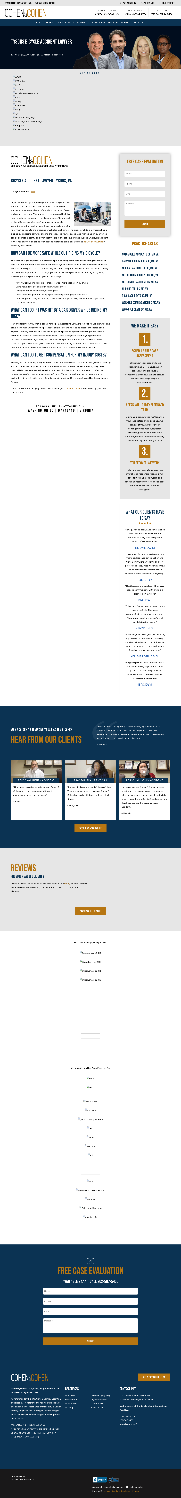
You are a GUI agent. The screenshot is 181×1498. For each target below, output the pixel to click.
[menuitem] (39, 22)
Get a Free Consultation (154, 1377)
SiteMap (69, 1407)
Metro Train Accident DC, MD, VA (140, 275)
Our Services (71, 1403)
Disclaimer (126, 1491)
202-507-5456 (126, 1420)
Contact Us (139, 22)
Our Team (70, 1396)
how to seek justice (93, 242)
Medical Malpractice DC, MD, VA (139, 268)
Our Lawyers (65, 22)
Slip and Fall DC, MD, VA (135, 289)
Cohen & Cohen (73, 388)
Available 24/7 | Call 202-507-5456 (90, 1281)
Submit (145, 223)
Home (39, 22)
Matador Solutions (112, 1491)
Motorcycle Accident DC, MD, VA (140, 282)
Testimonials (96, 1403)
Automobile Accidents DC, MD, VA (140, 254)
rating (67, 883)
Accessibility (96, 1407)
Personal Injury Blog (100, 1396)
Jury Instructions (98, 1399)
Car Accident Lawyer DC (23, 1479)
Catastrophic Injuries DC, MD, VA (140, 261)
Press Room (98, 22)
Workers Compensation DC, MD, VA (141, 303)
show (33, 192)
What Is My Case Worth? (90, 828)
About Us (50, 22)
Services (82, 22)
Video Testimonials (119, 22)
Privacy (135, 1491)
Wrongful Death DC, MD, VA (137, 310)
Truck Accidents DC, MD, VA (137, 296)
